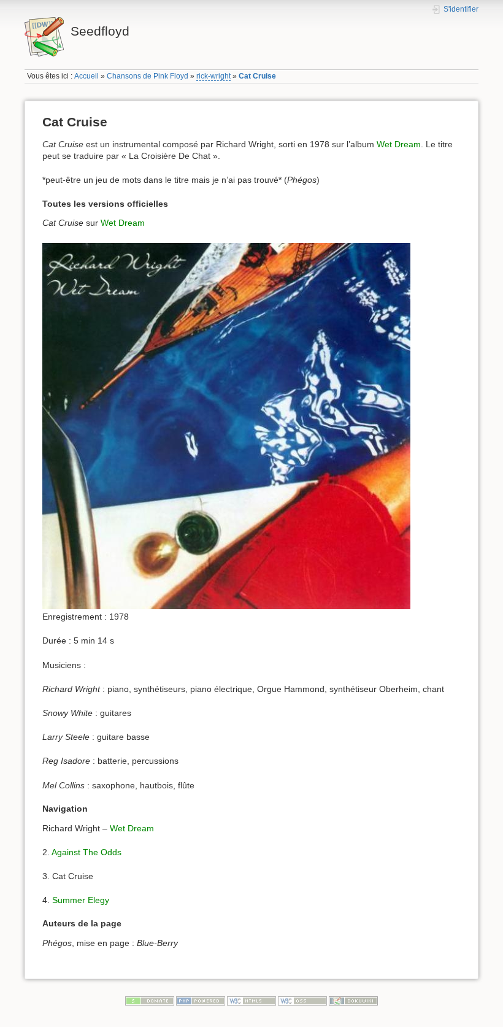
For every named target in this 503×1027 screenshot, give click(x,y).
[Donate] (149, 1000)
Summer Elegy (80, 900)
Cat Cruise (257, 76)
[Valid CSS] (302, 1000)
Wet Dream (399, 144)
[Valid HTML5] (251, 1000)
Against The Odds (86, 852)
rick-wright (213, 76)
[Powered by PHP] (200, 1000)
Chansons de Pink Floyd (147, 76)
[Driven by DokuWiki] (353, 1000)
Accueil (86, 76)
